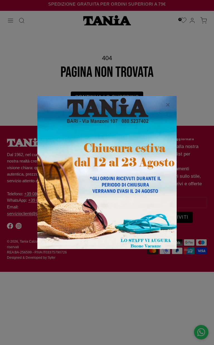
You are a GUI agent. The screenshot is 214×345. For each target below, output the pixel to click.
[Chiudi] (167, 105)
